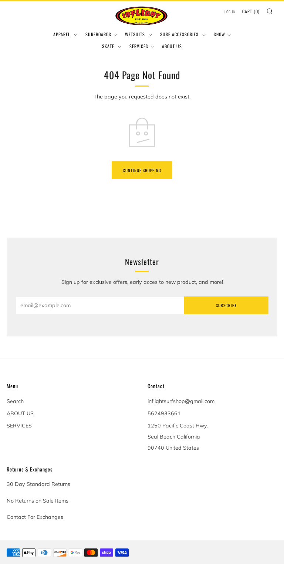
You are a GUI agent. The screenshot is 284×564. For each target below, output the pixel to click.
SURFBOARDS (98, 34)
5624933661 (164, 413)
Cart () (251, 11)
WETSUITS (135, 34)
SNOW (219, 34)
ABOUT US (172, 46)
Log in (230, 11)
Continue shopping (142, 170)
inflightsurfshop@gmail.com (181, 401)
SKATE (109, 46)
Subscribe (226, 305)
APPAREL (62, 34)
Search (15, 401)
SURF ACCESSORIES (180, 34)
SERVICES (138, 46)
